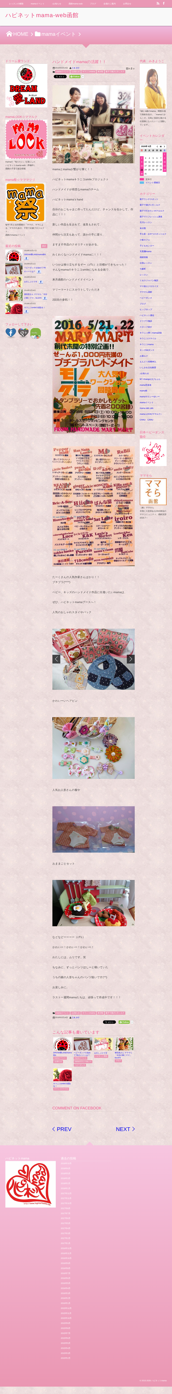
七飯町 (143, 269)
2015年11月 (66, 1313)
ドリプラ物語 (146, 321)
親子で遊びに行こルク (115, 72)
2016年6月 (65, 1278)
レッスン (144, 275)
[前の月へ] (157, 147)
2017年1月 (65, 1243)
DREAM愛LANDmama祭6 (35, 255)
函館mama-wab (75, 4)
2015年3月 (65, 1353)
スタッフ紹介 (146, 327)
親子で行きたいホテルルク (152, 211)
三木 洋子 (75, 68)
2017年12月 (66, 1193)
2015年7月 (65, 1333)
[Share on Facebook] (164, 3)
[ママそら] (153, 503)
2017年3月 (65, 1233)
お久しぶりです (101, 1053)
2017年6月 (65, 1218)
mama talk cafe (146, 408)
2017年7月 (65, 1213)
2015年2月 (65, 1358)
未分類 (100, 72)
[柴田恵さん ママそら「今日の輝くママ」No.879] (124, 1049)
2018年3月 (65, 1178)
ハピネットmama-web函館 (42, 15)
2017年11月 (66, 1198)
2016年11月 (66, 1253)
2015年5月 (65, 1343)
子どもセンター (147, 246)
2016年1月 (65, 1303)
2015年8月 (65, 1328)
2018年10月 (66, 1163)
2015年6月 (65, 1338)
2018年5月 (65, 1173)
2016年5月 (65, 1283)
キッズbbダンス (147, 350)
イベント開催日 (153, 182)
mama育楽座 (145, 385)
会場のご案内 (109, 4)
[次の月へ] (165, 147)
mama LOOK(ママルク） (151, 414)
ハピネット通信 (101, 1056)
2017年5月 (65, 1223)
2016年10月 (66, 1258)
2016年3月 (65, 1293)
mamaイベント (38, 4)
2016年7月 (65, 1273)
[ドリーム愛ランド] (26, 85)
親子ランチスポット (149, 199)
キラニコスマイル (61, 1089)
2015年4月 (65, 1348)
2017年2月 (65, 1238)
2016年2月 (65, 1298)
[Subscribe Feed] (158, 3)
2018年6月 (65, 1168)
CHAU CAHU (146, 420)
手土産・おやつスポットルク (153, 234)
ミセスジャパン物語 (149, 280)
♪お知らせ (56, 4)
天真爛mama (146, 251)
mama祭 (143, 391)
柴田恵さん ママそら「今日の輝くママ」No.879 (123, 1055)
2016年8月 (65, 1268)
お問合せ (127, 4)
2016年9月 (65, 1263)
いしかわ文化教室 (148, 367)
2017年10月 (66, 1203)
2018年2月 (65, 1183)
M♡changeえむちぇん (150, 379)
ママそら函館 (146, 292)
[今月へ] (161, 147)
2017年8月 (65, 1208)
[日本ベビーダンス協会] (153, 452)
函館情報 (144, 257)
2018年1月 (65, 1188)
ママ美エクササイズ (149, 286)
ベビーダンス (80, 1065)
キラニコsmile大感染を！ (34, 308)
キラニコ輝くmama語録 (151, 333)
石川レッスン (146, 222)
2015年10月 (66, 1318)
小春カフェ (145, 240)
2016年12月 (66, 1248)
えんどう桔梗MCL (148, 361)
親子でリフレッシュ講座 (151, 216)
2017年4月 (65, 1228)
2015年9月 (65, 1323)
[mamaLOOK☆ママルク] (26, 139)
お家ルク (144, 356)
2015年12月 (66, 1308)
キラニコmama (88, 72)
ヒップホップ (146, 309)
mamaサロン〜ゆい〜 (83, 1062)
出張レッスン (146, 263)
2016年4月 (65, 1288)
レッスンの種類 (16, 4)
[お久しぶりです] (103, 1049)
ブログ (93, 4)
